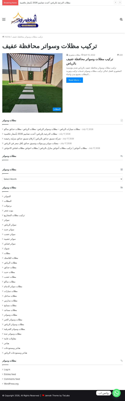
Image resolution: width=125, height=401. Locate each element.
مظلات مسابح (10, 305)
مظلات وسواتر (10, 315)
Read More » (75, 80)
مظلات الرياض (10, 262)
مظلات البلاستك (11, 258)
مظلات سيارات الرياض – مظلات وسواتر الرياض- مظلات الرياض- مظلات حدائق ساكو (42, 129)
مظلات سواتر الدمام (13, 286)
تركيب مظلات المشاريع (14, 215)
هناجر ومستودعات (12, 348)
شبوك (6, 248)
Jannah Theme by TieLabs (57, 395)
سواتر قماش (10, 243)
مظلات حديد (9, 272)
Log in (7, 369)
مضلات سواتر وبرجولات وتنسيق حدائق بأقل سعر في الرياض (31, 143)
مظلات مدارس (10, 300)
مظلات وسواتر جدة (12, 334)
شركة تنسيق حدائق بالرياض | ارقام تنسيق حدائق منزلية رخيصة (32, 138)
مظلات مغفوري (74, 55)
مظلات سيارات (11, 291)
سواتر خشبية (10, 239)
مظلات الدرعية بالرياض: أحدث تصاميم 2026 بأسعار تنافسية (45, 2)
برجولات (8, 206)
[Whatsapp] (116, 393)
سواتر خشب (9, 234)
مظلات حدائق (10, 267)
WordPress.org (11, 383)
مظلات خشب (10, 277)
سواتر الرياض (10, 225)
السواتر (7, 196)
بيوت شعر (8, 210)
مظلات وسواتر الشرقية (14, 329)
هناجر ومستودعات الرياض (15, 353)
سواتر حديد (9, 229)
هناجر (6, 343)
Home (7, 36)
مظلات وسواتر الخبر (13, 319)
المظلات (7, 201)
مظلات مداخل (10, 296)
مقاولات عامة (10, 338)
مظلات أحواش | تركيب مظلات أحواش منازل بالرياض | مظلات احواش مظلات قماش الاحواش (45, 148)
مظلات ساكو (9, 281)
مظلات (7, 253)
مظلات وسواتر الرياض (14, 324)
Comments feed (12, 379)
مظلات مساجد (10, 310)
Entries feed (10, 374)
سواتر (6, 220)
